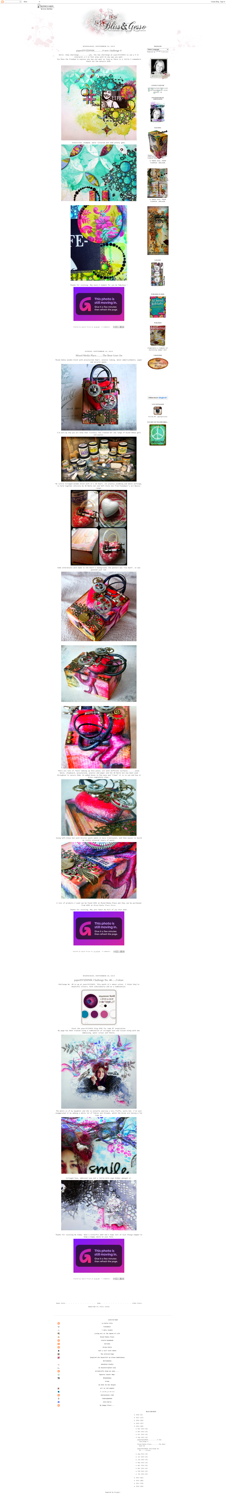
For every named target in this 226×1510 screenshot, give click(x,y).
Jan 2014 (141, 1474)
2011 (138, 1483)
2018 (138, 1415)
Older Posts (137, 1303)
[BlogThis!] (116, 327)
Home (99, 1303)
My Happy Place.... (107, 1405)
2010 (138, 1486)
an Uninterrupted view (107, 1368)
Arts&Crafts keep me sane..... (107, 1371)
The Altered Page (107, 1354)
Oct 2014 (141, 1434)
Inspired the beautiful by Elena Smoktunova (107, 1357)
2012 (138, 1480)
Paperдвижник (107, 1398)
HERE (109, 61)
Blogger (117, 1492)
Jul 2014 (141, 1457)
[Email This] (114, 327)
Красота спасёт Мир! (107, 1375)
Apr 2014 (141, 1465)
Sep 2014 (141, 1437)
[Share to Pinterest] (123, 327)
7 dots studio (107, 1330)
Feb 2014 (141, 1471)
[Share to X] (118, 327)
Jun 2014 (141, 1460)
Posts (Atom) (105, 1307)
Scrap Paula (107, 1347)
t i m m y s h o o (107, 1392)
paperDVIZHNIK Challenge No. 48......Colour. (99, 980)
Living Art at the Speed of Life (107, 1333)
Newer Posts (60, 1303)
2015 (138, 1423)
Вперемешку (107, 1378)
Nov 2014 (141, 1432)
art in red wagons (107, 1388)
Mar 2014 (141, 1468)
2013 (138, 1478)
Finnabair (93, 433)
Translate (164, 52)
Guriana (107, 1344)
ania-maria (107, 1402)
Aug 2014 (141, 1454)
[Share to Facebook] (121, 327)
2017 (138, 1418)
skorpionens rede (107, 1395)
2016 (138, 1420)
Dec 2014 (141, 1429)
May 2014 (141, 1463)
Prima (107, 1381)
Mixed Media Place (107, 1337)
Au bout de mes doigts (107, 1385)
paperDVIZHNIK (119, 55)
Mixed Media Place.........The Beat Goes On (99, 355)
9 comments (106, 327)
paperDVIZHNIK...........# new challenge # (98, 50)
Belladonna (107, 1361)
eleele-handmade (107, 1340)
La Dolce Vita (107, 1323)
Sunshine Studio (107, 1364)
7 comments (106, 1279)
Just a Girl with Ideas (107, 1351)
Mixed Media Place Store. (104, 905)
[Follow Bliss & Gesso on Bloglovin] (158, 399)
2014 (138, 1426)
